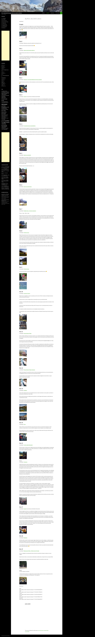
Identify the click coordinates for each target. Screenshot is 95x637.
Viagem (2, 84)
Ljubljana (25, 390)
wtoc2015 (5, 129)
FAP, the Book (3, 77)
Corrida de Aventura (4, 101)
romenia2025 (3, 123)
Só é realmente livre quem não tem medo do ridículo (11, 13)
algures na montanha (27, 155)
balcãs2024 (3, 96)
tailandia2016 (3, 128)
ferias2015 (5, 108)
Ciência (2, 68)
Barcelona (25, 537)
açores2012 (7, 95)
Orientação (2, 78)
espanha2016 (3, 105)
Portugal (3, 122)
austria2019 (3, 95)
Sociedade (2, 83)
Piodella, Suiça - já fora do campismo (30, 210)
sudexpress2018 (3, 127)
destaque (4, 104)
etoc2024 (7, 107)
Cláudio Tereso (3, 170)
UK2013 (2, 129)
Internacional (3, 115)
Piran (25, 424)
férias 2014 (3, 114)
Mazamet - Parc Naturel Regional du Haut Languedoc (33, 79)
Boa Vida (2, 66)
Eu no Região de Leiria (4, 25)
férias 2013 (3, 113)
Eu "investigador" (3, 18)
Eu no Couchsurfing (4, 24)
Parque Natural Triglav (27, 333)
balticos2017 (3, 97)
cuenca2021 (3, 102)
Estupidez (3, 107)
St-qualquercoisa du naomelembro (29, 125)
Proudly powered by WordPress (5, 635)
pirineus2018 (3, 120)
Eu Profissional (3, 27)
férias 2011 (3, 110)
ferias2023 (6, 109)
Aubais (25, 96)
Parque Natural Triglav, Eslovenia (29, 369)
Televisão (7, 128)
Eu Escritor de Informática (4, 21)
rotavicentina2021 (3, 124)
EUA (2, 108)
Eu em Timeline (3, 19)
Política (7, 120)
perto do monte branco (28, 186)
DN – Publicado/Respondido (5, 75)
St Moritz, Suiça (26, 232)
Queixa (2, 81)
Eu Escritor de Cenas (4, 20)
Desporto (6, 102)
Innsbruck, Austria (27, 293)
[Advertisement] (5, 46)
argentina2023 (3, 94)
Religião (2, 82)
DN (1, 74)
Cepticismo (2, 67)
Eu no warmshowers (4, 26)
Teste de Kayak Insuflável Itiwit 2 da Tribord (4, 178)
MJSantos (2, 188)
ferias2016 (3, 109)
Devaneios (2, 73)
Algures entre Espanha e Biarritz (29, 50)
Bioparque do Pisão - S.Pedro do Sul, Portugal (31, 550)
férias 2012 (3, 112)
